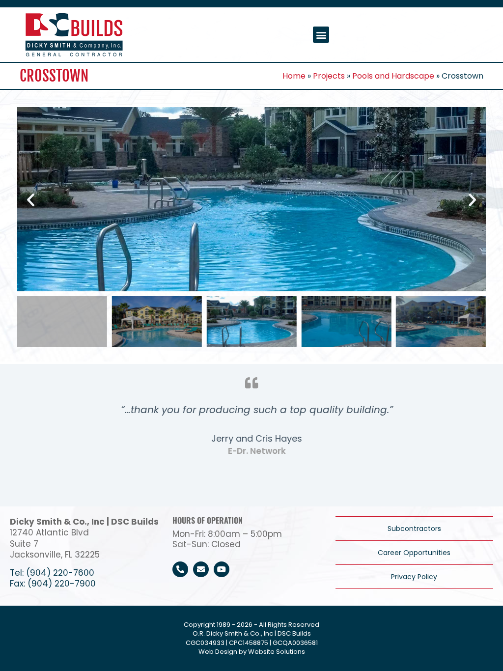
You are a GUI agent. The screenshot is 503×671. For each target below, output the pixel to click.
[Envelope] (201, 569)
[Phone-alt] (180, 569)
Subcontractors (414, 528)
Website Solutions (276, 651)
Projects (329, 76)
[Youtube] (221, 569)
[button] (321, 35)
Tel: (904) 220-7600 (52, 573)
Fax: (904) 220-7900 (53, 583)
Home (294, 76)
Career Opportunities (414, 553)
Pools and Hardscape (393, 76)
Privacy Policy (414, 577)
